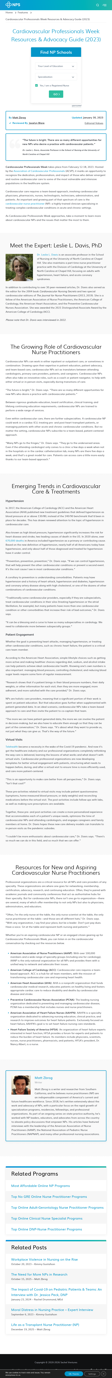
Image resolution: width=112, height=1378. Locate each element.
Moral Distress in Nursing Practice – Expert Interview (52, 1309)
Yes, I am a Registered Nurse (54, 85)
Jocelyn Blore (37, 123)
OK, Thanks (74, 1373)
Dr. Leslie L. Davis (47, 254)
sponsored (76, 105)
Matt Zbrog (19, 117)
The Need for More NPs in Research (39, 1274)
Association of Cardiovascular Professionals (39, 171)
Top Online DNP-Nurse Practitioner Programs (46, 1229)
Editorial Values (94, 123)
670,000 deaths (15, 540)
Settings (92, 1373)
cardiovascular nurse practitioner (25, 203)
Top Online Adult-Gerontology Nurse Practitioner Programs (57, 1207)
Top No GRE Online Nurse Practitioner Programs (49, 1196)
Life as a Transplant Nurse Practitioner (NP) (45, 1324)
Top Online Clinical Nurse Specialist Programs (46, 1218)
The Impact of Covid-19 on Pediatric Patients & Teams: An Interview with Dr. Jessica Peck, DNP (56, 1292)
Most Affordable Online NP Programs (40, 1185)
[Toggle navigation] (104, 5)
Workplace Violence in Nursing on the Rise (44, 1259)
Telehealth (12, 746)
